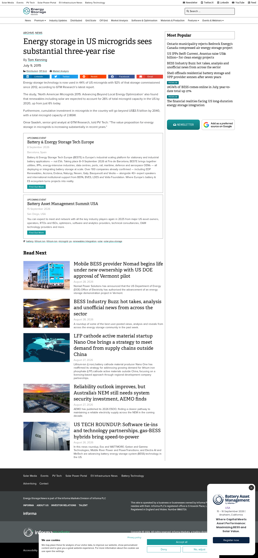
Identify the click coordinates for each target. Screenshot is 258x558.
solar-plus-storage (113, 241)
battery (29, 241)
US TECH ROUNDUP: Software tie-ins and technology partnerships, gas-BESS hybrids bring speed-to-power (117, 431)
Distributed (32, 71)
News (38, 33)
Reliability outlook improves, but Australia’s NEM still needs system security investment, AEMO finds (112, 393)
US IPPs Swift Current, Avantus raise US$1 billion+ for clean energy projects (196, 56)
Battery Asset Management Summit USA (62, 203)
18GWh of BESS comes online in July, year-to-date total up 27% (198, 89)
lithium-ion (51, 241)
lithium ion (40, 241)
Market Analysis (61, 71)
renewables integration (85, 241)
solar (100, 241)
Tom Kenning (37, 60)
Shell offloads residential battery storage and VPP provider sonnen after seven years (198, 75)
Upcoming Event (36, 138)
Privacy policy (134, 537)
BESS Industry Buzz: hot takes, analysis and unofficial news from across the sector (117, 308)
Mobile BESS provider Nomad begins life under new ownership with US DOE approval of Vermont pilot (118, 270)
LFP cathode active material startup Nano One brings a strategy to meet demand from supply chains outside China (113, 345)
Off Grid (43, 71)
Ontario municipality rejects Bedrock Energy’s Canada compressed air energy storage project (200, 46)
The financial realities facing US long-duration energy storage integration (200, 103)
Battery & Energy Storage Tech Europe (60, 142)
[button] (36, 76)
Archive (28, 33)
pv (70, 241)
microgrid (63, 241)
